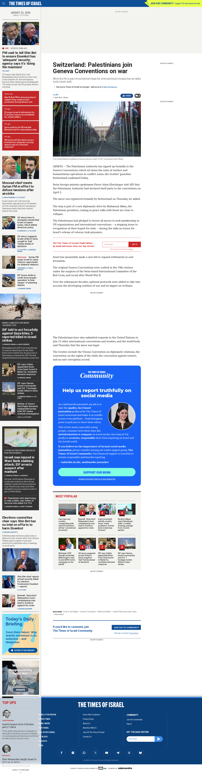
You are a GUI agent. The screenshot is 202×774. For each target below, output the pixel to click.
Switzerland (58, 614)
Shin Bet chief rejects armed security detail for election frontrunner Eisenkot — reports (28, 581)
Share (128, 96)
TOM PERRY (21, 268)
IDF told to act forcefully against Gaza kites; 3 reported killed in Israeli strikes (20, 335)
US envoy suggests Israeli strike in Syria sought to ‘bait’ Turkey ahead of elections (87, 557)
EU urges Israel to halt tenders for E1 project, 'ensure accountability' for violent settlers (19, 114)
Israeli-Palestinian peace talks (125, 612)
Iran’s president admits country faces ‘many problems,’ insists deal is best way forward (106, 524)
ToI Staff (5, 71)
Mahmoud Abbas (104, 612)
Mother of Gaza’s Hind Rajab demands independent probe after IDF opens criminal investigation (28, 409)
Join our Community (162, 3)
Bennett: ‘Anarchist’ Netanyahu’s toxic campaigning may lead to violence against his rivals (87, 523)
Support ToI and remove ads (187, 3)
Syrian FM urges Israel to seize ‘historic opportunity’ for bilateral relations (28, 261)
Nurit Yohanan (26, 506)
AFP (57, 95)
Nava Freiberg (9, 197)
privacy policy (88, 719)
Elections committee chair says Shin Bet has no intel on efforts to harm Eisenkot (19, 523)
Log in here (134, 633)
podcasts (42, 741)
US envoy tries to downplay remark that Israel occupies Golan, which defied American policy (28, 222)
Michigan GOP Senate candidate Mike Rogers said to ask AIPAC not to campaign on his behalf (67, 558)
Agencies (22, 231)
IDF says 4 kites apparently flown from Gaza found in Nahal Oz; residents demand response (106, 558)
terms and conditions (91, 715)
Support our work (97, 472)
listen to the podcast (24, 650)
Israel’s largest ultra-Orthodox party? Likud (18, 725)
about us (86, 723)
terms (131, 249)
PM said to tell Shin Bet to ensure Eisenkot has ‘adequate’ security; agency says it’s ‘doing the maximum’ (19, 60)
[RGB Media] (102, 768)
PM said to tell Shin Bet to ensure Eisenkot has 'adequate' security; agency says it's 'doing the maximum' (19, 143)
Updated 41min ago (19, 48)
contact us (87, 737)
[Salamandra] (125, 768)
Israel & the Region (70, 612)
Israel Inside (44, 723)
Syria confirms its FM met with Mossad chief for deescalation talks (20, 128)
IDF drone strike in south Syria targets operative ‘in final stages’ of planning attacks (27, 280)
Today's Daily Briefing (20, 621)
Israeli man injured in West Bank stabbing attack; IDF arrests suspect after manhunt (19, 464)
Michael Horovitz (11, 532)
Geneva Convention (88, 612)
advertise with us (90, 728)
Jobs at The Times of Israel (93, 732)
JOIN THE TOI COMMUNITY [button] (126, 627)
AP (20, 417)
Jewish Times (44, 719)
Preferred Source (109, 87)
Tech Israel (43, 728)
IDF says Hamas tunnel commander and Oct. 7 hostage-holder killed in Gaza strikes (126, 558)
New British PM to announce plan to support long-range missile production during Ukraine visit (20, 99)
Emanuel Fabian (25, 288)
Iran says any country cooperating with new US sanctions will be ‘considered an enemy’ (67, 524)
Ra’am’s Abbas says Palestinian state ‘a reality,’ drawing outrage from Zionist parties (125, 524)
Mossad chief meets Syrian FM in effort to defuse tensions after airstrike (18, 188)
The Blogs (43, 737)
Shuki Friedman (8, 720)
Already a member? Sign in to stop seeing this (96, 479)
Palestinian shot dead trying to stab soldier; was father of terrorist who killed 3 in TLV (20, 500)
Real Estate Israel (46, 732)
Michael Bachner (25, 609)
